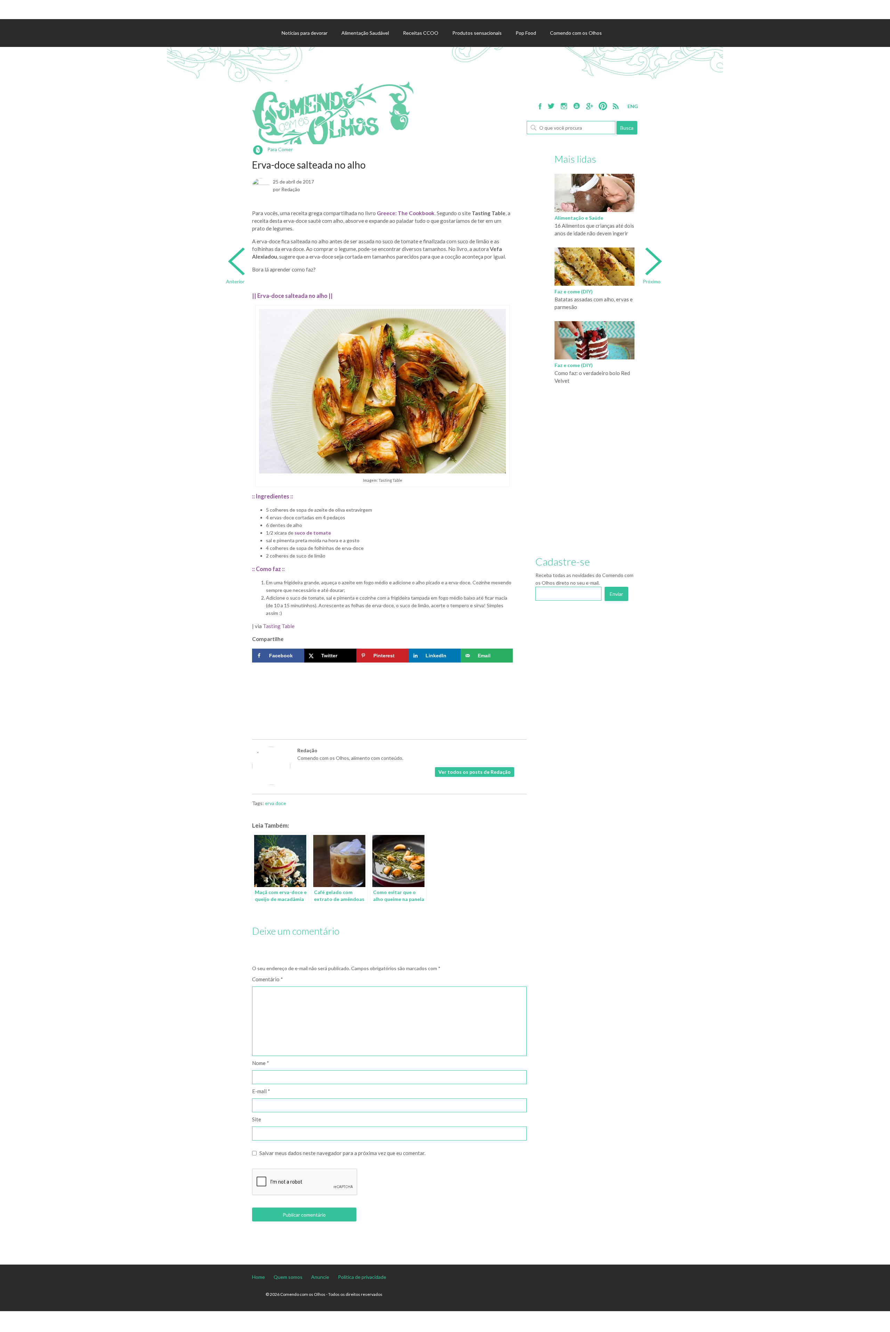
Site (256, 1119)
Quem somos (288, 1277)
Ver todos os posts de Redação (474, 772)
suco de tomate (312, 533)
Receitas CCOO (420, 33)
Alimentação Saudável (365, 33)
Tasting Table (278, 626)
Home (258, 1277)
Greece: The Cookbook (406, 213)
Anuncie (320, 1277)
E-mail (261, 1091)
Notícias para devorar (304, 33)
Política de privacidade (362, 1277)
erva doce (275, 803)
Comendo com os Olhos (576, 33)
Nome (260, 1063)
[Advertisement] (382, 686)
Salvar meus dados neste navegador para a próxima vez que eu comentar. (342, 1153)
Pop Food (526, 33)
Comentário (267, 979)
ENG (633, 106)
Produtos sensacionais (477, 33)
